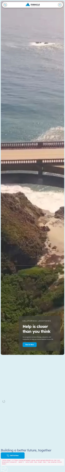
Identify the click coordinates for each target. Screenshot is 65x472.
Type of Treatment (15, 385)
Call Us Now (14, 455)
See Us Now (29, 345)
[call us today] (5, 5)
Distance (12, 376)
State (12, 380)
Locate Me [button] (11, 368)
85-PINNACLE (49, 417)
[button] (12, 390)
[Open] (60, 5)
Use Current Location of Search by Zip (32, 366)
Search (15, 394)
